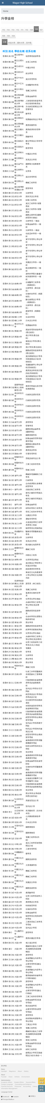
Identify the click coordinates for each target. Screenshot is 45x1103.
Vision (10, 1077)
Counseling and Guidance (23, 1084)
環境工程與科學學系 (34, 512)
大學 (4, 42)
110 (26, 30)
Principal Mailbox (8, 1099)
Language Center (6, 1092)
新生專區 (4, 1066)
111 (22, 30)
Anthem (17, 1077)
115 (3, 30)
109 (31, 30)
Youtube (16, 1097)
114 (8, 30)
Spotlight (4, 1071)
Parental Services (7, 1086)
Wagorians (12, 1071)
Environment (26, 1077)
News (3, 1069)
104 (13, 36)
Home (5, 11)
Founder (3, 1077)
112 (17, 30)
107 (41, 30)
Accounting (27, 1086)
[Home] (22, 3)
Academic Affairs (6, 1082)
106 (3, 36)
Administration (5, 1080)
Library (35, 1086)
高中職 (28, 43)
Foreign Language (7, 1084)
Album (20, 1071)
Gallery (26, 1071)
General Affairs (30, 1082)
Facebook (6, 1097)
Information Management (9, 1088)
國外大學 (20, 43)
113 (13, 30)
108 (36, 29)
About (3, 1075)
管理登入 (33, 1096)
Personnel (18, 1086)
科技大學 (11, 43)
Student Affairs (19, 1082)
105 (8, 36)
